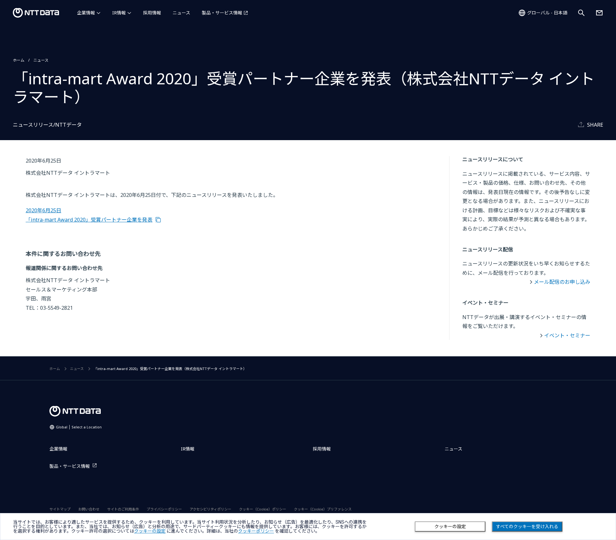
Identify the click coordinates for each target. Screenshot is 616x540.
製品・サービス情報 (222, 13)
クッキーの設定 (450, 526)
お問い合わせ (88, 509)
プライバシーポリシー (164, 509)
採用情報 (152, 13)
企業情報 (86, 13)
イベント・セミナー (567, 335)
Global (79, 427)
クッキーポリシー (256, 531)
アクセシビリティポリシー (210, 509)
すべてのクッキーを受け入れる (527, 526)
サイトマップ (60, 509)
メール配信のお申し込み (562, 281)
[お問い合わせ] (599, 13)
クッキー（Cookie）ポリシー (262, 509)
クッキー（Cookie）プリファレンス (323, 509)
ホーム (18, 60)
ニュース (181, 13)
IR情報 (119, 13)
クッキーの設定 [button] (150, 531)
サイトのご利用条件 (123, 509)
